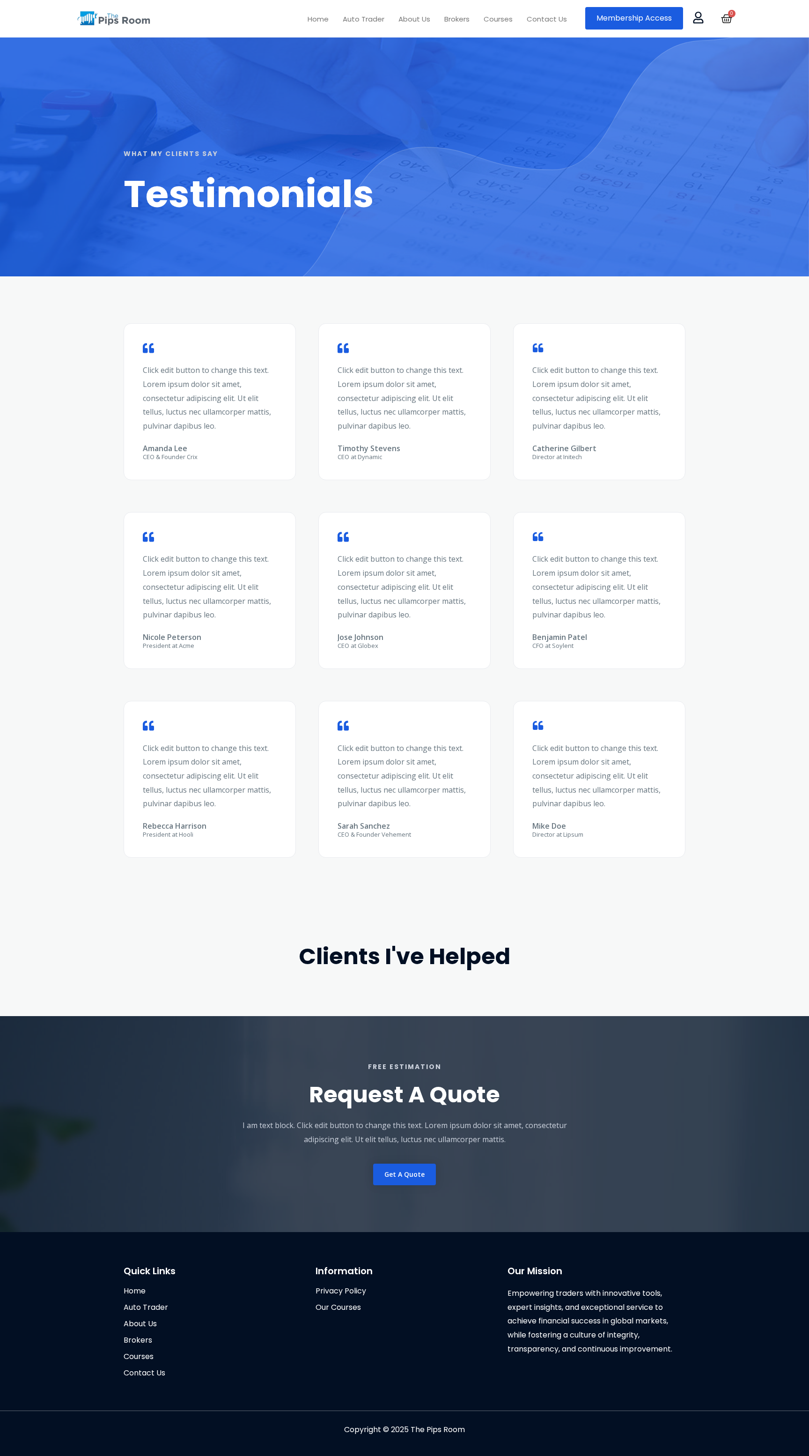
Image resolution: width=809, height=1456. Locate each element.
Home (318, 18)
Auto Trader (363, 18)
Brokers (457, 18)
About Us (414, 18)
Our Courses (338, 1307)
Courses (498, 18)
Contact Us (547, 18)
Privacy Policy (341, 1291)
